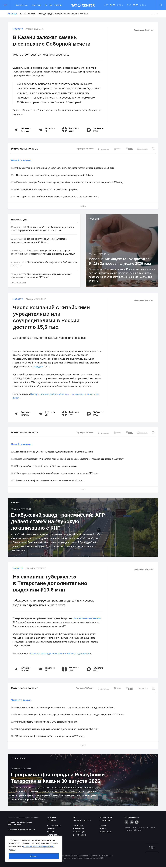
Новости (18, 29)
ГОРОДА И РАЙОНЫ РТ (82, 821)
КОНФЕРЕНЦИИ (105, 832)
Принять (33, 856)
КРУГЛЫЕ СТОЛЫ (106, 817)
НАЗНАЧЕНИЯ (78, 829)
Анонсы (12, 14)
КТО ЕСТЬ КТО (78, 825)
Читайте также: (21, 160)
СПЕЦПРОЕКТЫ (105, 821)
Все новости (18, 283)
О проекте (51, 817)
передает (38, 366)
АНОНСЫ (102, 829)
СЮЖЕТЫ (51, 829)
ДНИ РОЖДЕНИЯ (79, 835)
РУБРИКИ (51, 832)
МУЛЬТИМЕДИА (53, 835)
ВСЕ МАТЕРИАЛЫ (54, 825)
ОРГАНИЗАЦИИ (79, 832)
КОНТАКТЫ (51, 821)
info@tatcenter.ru (132, 818)
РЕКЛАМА (102, 825)
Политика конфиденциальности (21, 829)
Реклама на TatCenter (143, 30)
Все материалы (53, 5)
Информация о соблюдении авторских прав (20, 823)
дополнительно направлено (87, 618)
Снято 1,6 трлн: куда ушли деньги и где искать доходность (60, 653)
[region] (33, 849)
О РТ (74, 817)
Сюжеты (36, 5)
